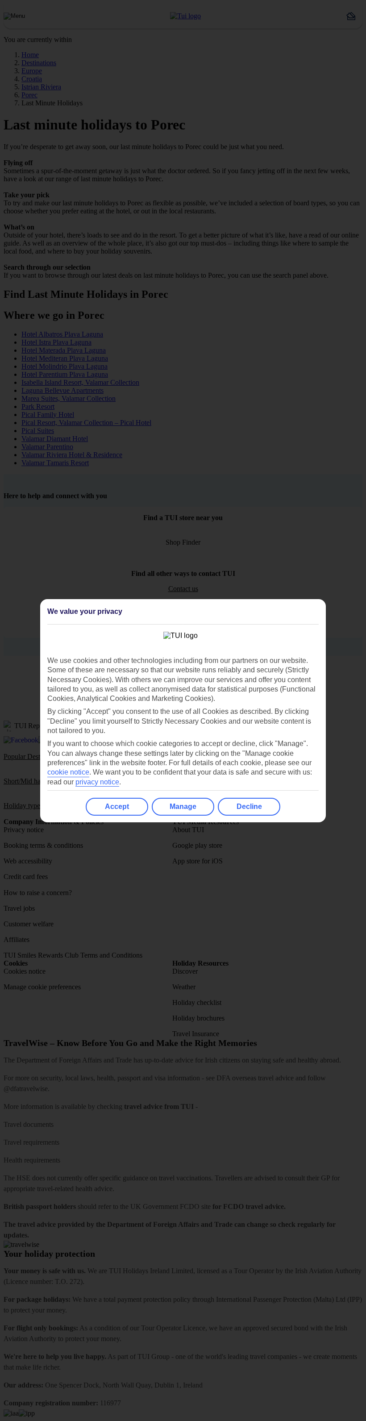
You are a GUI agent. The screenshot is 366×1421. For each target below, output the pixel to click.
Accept (117, 806)
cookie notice (68, 772)
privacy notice (97, 782)
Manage (183, 806)
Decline (249, 806)
